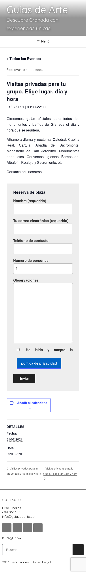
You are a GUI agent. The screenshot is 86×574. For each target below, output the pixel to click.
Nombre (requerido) (29, 200)
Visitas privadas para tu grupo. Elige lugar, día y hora (24, 470)
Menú (45, 41)
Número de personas (31, 260)
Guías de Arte (37, 9)
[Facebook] (17, 527)
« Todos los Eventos (24, 58)
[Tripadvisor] (27, 527)
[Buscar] (78, 549)
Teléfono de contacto (31, 240)
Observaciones (26, 280)
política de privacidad (39, 363)
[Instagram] (6, 527)
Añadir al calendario (32, 402)
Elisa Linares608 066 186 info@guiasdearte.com (19, 512)
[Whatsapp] (38, 527)
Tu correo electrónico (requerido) (40, 220)
